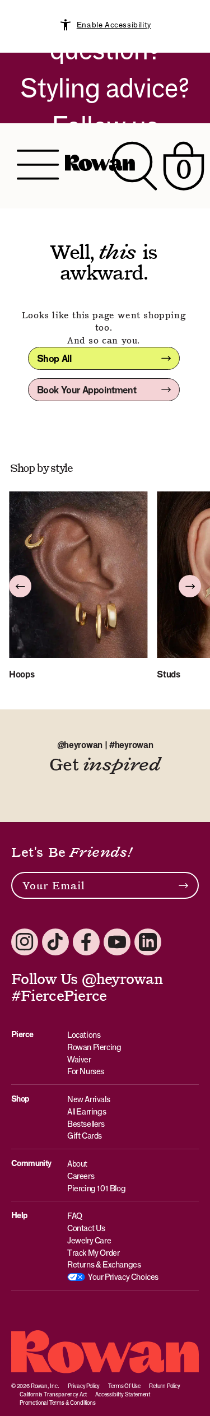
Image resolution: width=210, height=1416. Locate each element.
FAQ (75, 1215)
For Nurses (85, 1071)
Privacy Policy (84, 1385)
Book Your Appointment (87, 390)
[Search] (134, 166)
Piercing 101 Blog (96, 1188)
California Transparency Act (53, 1394)
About (77, 1163)
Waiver (79, 1059)
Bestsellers (86, 1124)
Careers (80, 1176)
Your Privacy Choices (123, 1277)
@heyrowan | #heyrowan (105, 745)
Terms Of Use (124, 1385)
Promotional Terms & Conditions (58, 1402)
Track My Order (93, 1252)
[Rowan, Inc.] (100, 166)
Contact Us (86, 1228)
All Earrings (86, 1111)
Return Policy (164, 1385)
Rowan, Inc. (45, 1385)
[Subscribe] (183, 885)
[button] (20, 586)
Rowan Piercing (94, 1047)
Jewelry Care (89, 1240)
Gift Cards (84, 1135)
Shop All (54, 358)
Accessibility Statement (122, 1394)
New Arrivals (88, 1099)
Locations (83, 1034)
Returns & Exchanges (104, 1264)
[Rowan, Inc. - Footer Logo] (105, 1351)
